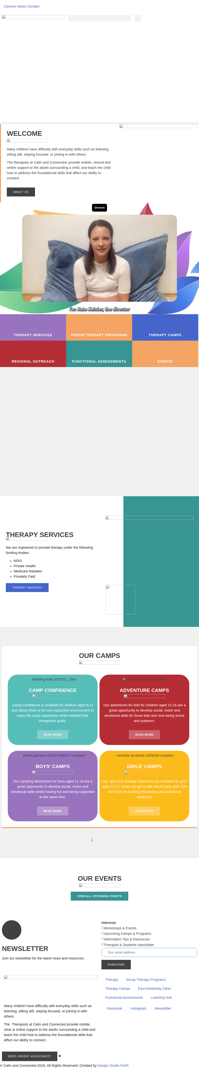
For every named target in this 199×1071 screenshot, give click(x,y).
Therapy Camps (117, 989)
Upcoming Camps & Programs (127, 934)
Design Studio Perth (113, 1066)
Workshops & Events (120, 928)
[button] (99, 18)
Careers (10, 6)
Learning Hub (161, 997)
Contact (33, 6)
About (21, 6)
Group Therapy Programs (146, 980)
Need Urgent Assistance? (29, 1056)
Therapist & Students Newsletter (129, 945)
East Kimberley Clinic (154, 989)
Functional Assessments (124, 997)
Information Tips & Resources (127, 939)
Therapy (111, 980)
